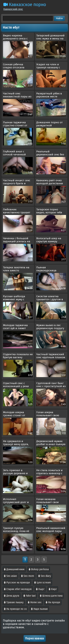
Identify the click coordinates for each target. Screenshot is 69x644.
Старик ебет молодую (19, 589)
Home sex (35, 602)
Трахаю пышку (15, 602)
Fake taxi (30, 595)
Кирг (53, 589)
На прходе (53, 602)
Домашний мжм (15, 569)
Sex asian (11, 575)
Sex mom (28, 575)
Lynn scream (43, 582)
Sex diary (45, 575)
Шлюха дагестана (52, 595)
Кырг (41, 589)
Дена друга (12, 595)
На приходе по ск (16, 608)
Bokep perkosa (39, 569)
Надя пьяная (40, 608)
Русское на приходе (18, 582)
